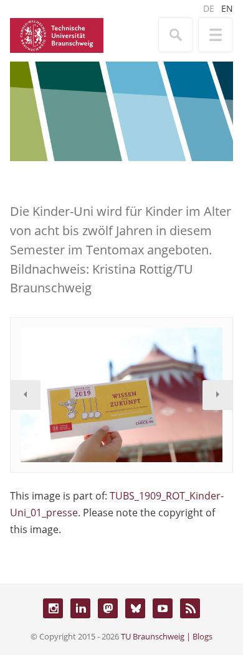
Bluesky (135, 608)
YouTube (163, 608)
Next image (217, 395)
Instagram (53, 608)
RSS (190, 608)
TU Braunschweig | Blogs (166, 636)
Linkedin (80, 608)
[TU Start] (56, 34)
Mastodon (108, 608)
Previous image (25, 395)
